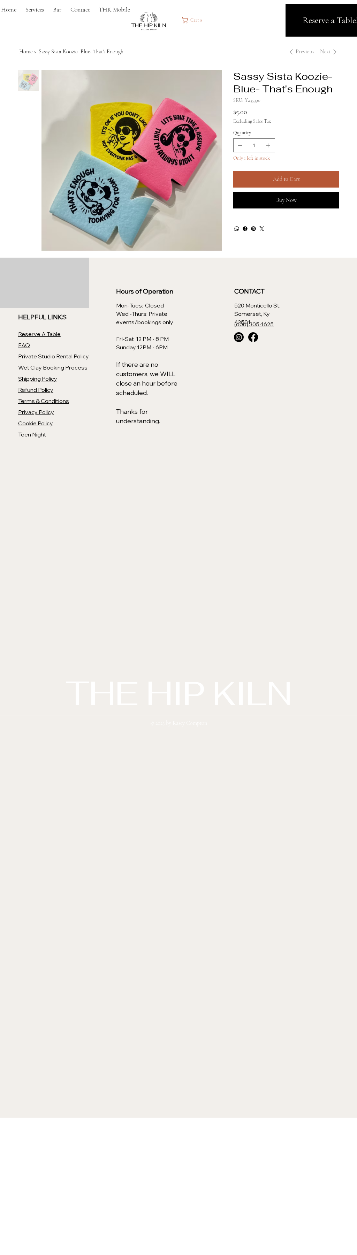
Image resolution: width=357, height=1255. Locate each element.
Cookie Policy (35, 423)
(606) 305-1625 (254, 324)
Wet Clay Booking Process (53, 367)
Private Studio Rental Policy (53, 356)
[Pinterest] (253, 228)
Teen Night (32, 434)
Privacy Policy (36, 412)
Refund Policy (35, 389)
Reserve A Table (39, 333)
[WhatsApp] (236, 228)
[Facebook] (245, 228)
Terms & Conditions (43, 400)
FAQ (24, 345)
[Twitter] (261, 228)
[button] (193, 20)
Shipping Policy (37, 378)
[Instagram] (239, 337)
